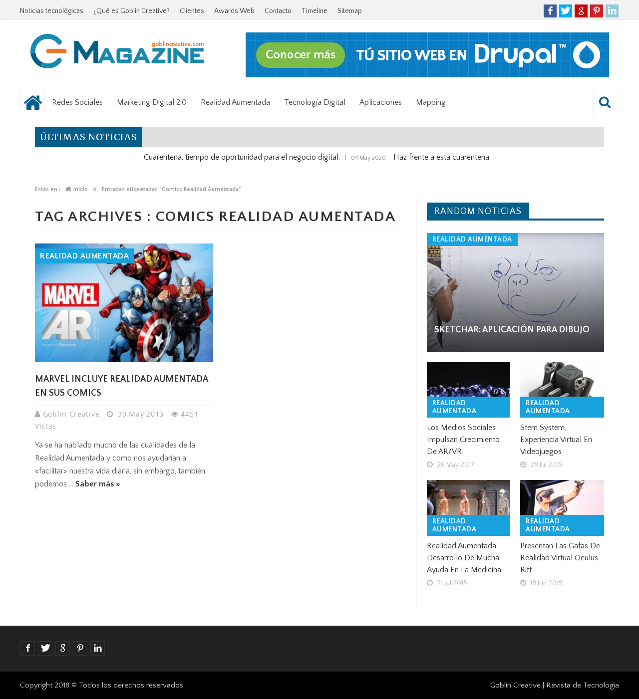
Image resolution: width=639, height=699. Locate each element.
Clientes (192, 11)
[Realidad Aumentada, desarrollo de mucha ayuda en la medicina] (469, 508)
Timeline (314, 11)
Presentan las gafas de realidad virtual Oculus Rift (560, 557)
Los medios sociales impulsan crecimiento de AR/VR (463, 439)
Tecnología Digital (314, 102)
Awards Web (234, 11)
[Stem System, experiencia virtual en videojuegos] (562, 390)
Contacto (278, 11)
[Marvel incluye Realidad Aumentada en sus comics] (124, 302)
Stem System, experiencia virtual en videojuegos (556, 439)
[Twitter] (565, 10)
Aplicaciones (380, 102)
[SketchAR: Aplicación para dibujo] (515, 292)
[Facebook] (550, 10)
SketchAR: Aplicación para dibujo (512, 330)
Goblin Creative (72, 414)
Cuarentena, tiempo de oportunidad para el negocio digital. (224, 157)
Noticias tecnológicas (51, 11)
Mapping (431, 102)
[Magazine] (117, 52)
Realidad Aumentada (235, 102)
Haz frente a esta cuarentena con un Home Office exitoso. (472, 157)
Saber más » (97, 483)
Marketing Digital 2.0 (152, 102)
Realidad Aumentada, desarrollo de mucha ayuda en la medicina (464, 557)
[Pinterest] (596, 10)
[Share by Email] (155, 338)
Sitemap (349, 11)
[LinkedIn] (612, 10)
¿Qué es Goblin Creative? (131, 11)
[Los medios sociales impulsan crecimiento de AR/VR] (469, 390)
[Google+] (581, 10)
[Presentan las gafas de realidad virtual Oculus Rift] (562, 508)
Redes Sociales (77, 102)
